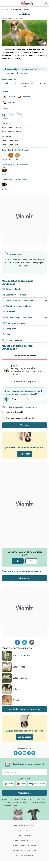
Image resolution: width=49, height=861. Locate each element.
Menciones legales (24, 845)
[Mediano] (11, 116)
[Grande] (19, 115)
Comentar (24, 578)
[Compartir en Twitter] (24, 642)
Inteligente (12, 103)
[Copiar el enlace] (31, 642)
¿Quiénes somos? (24, 825)
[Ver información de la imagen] (44, 43)
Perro (12, 10)
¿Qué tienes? (24, 778)
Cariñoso (11, 97)
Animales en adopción (24, 381)
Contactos (24, 835)
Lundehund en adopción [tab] (24, 355)
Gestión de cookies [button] (24, 850)
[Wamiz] (28, 3)
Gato (23, 783)
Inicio (6, 10)
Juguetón (26, 97)
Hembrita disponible (15, 412)
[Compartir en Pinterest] (33, 753)
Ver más (24, 425)
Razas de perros (22, 10)
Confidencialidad (24, 840)
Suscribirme (24, 793)
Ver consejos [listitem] (24, 737)
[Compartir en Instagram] (24, 753)
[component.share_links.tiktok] (29, 753)
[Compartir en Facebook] (17, 642)
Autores (24, 830)
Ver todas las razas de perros (24, 709)
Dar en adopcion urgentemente (20, 418)
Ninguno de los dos (37, 783)
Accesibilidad (24, 855)
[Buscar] (10, 3)
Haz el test (24, 453)
